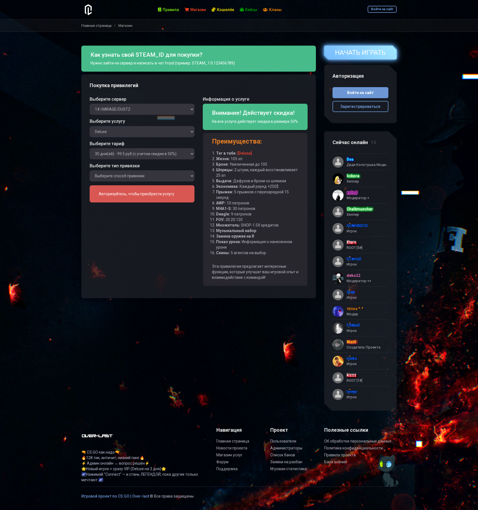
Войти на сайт (382, 9)
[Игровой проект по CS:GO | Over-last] (97, 438)
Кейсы (251, 9)
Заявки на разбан (286, 462)
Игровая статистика (288, 469)
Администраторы (286, 448)
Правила (171, 9)
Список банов (282, 455)
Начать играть (360, 52)
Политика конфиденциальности (353, 448)
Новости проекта (231, 448)
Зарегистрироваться (360, 106)
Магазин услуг (229, 455)
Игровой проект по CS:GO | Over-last (115, 496)
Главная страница (96, 26)
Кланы (275, 9)
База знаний (335, 462)
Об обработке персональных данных (357, 441)
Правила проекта (340, 455)
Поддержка (227, 469)
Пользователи (283, 441)
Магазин (198, 9)
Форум (222, 462)
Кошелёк (225, 9)
